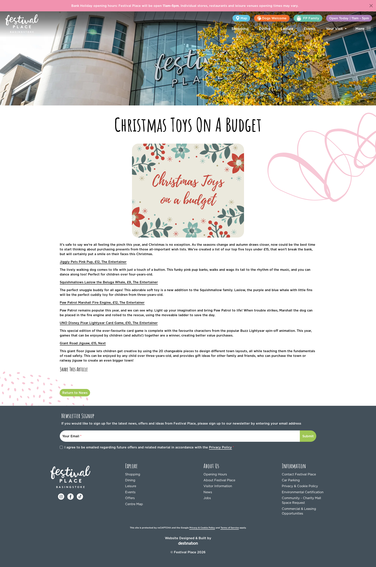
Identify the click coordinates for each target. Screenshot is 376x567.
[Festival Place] (70, 476)
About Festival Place (219, 480)
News (207, 492)
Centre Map (134, 504)
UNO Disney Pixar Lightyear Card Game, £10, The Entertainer (109, 323)
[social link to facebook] (70, 496)
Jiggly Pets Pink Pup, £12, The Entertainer (93, 262)
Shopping (240, 28)
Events (309, 28)
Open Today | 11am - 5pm (349, 18)
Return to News (75, 393)
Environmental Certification (303, 492)
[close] (371, 5)
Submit (308, 436)
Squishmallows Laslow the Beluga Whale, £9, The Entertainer (109, 282)
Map (243, 18)
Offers (130, 498)
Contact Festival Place (299, 474)
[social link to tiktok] (80, 496)
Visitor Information (217, 486)
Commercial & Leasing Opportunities (299, 511)
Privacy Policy (220, 447)
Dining (264, 28)
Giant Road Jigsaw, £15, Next (83, 343)
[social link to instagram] (61, 496)
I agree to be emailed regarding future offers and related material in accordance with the (148, 447)
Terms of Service (230, 527)
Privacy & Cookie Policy (300, 486)
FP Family (311, 18)
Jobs (207, 498)
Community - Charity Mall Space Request (301, 500)
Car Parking (291, 480)
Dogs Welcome (274, 18)
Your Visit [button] (335, 28)
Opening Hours (215, 474)
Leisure (287, 28)
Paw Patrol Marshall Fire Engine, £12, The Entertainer (102, 302)
